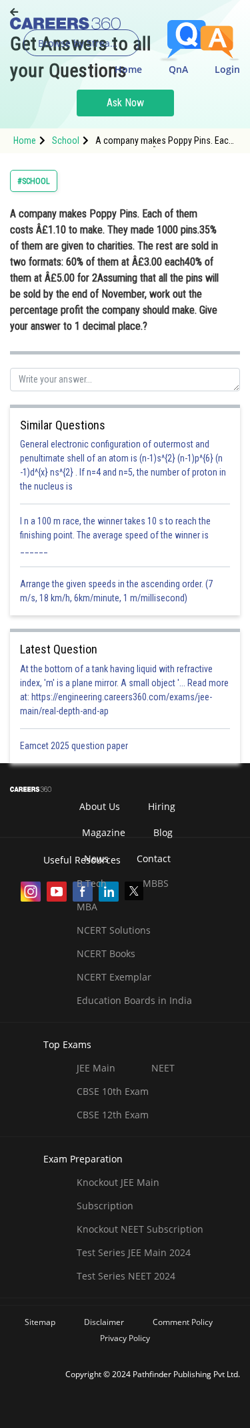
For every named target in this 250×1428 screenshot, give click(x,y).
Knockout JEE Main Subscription (118, 1194)
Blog (163, 832)
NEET (163, 1067)
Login (227, 69)
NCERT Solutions (114, 930)
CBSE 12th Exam (113, 1114)
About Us (99, 806)
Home (128, 69)
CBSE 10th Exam (113, 1091)
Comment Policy (183, 1322)
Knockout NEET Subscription (140, 1229)
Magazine (103, 832)
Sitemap (40, 1322)
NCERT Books (106, 953)
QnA (178, 69)
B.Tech (92, 883)
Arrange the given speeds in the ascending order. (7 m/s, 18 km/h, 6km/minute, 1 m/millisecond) (116, 591)
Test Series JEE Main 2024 (134, 1252)
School (65, 140)
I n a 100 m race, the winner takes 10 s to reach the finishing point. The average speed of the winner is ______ (115, 535)
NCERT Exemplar (114, 977)
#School (33, 181)
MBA (87, 906)
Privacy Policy (125, 1338)
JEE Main (96, 1067)
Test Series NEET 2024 (126, 1275)
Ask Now (125, 102)
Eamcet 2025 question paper (75, 745)
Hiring (161, 806)
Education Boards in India (134, 1000)
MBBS (156, 883)
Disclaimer (104, 1322)
